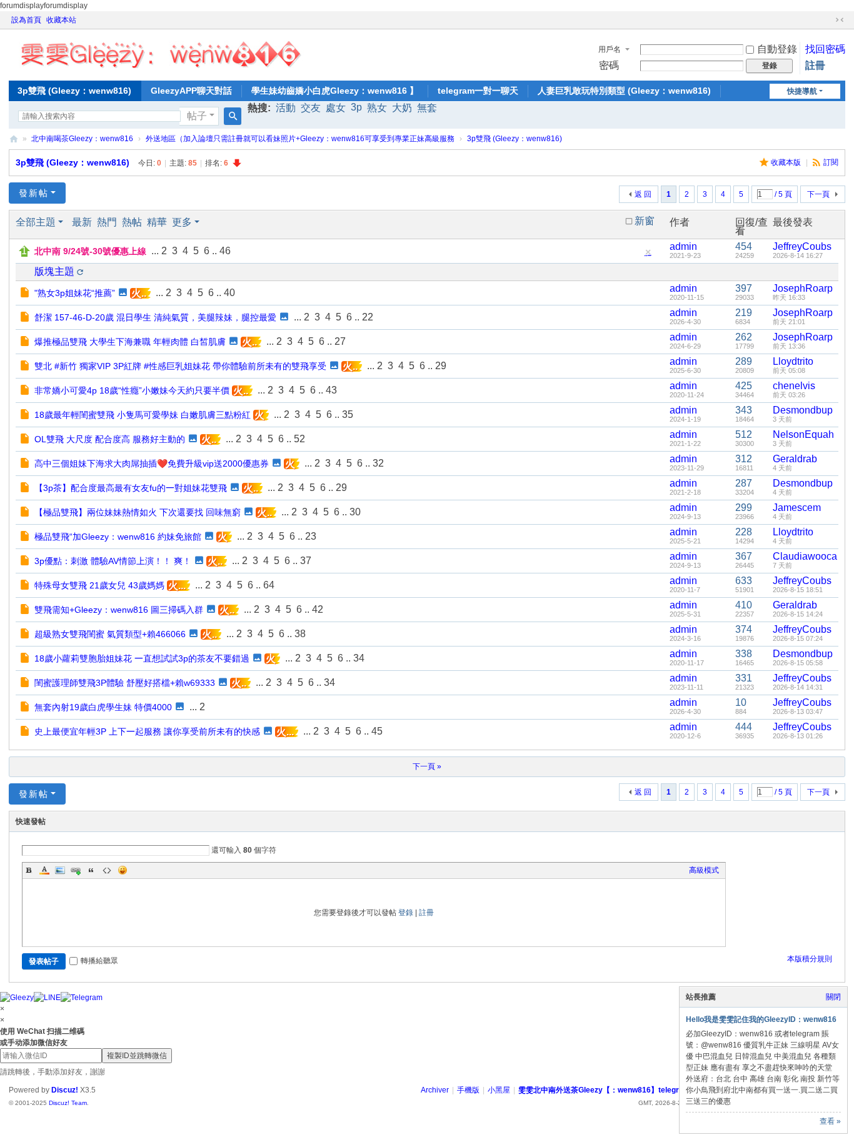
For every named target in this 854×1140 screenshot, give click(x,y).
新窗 (645, 221)
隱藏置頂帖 (647, 255)
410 (743, 605)
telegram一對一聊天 (478, 91)
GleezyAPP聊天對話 (191, 91)
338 (743, 653)
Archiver (435, 1090)
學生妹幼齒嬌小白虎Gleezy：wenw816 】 (334, 91)
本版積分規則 (809, 958)
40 (229, 292)
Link (75, 870)
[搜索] (232, 116)
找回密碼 (825, 49)
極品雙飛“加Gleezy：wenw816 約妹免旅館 (117, 537)
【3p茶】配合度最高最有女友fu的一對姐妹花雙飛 (130, 488)
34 (358, 658)
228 (743, 532)
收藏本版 (787, 162)
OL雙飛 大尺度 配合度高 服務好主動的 (109, 439)
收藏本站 (61, 20)
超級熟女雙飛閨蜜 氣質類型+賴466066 (110, 634)
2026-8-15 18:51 (798, 589)
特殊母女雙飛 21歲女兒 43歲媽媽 (99, 585)
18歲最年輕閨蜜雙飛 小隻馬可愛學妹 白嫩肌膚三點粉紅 (142, 415)
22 (367, 317)
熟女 (377, 107)
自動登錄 (777, 49)
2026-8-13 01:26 (798, 736)
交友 (311, 107)
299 (743, 507)
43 (331, 390)
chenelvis (794, 385)
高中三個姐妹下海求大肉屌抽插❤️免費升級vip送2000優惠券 (151, 463)
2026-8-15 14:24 (798, 614)
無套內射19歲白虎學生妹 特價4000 (103, 707)
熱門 (107, 222)
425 (743, 385)
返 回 (643, 194)
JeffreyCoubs (802, 246)
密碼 (609, 65)
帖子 (197, 116)
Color (44, 870)
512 (743, 434)
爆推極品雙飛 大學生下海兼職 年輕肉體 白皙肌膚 (130, 342)
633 (743, 580)
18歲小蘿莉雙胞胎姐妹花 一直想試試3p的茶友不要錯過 (141, 658)
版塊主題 (54, 271)
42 (317, 609)
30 (355, 512)
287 (743, 483)
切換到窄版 (839, 20)
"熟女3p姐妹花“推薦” (74, 293)
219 (743, 312)
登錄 (405, 912)
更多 (182, 222)
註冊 (815, 65)
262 (743, 337)
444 (743, 726)
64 (268, 585)
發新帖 (34, 193)
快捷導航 (802, 91)
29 (440, 365)
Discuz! (64, 1090)
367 (743, 556)
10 (740, 702)
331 (743, 678)
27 (340, 341)
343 (743, 410)
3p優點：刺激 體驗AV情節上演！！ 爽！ (112, 561)
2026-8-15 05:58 (798, 663)
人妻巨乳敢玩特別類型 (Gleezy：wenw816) (624, 91)
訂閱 (830, 162)
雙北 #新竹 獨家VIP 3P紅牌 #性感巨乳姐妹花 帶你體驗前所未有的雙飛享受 (180, 366)
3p (356, 107)
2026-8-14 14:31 (798, 687)
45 (377, 731)
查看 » (830, 1121)
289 (743, 361)
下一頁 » (427, 766)
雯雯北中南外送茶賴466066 (14, 139)
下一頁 (818, 194)
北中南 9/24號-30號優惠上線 (90, 251)
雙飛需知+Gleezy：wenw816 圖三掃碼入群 (118, 610)
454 (743, 246)
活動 (286, 107)
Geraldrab (795, 459)
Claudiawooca (805, 556)
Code (107, 870)
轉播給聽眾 (99, 960)
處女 (336, 107)
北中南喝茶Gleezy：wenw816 (82, 138)
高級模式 (704, 870)
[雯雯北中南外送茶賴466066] (160, 51)
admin (683, 246)
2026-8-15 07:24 (798, 638)
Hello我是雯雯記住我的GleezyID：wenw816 (761, 1019)
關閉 (833, 997)
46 (225, 250)
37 (305, 560)
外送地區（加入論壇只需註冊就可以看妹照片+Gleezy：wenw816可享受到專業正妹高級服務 (300, 138)
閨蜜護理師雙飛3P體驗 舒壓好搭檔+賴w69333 (124, 683)
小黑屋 (499, 1090)
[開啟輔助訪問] (828, 20)
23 (310, 536)
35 (347, 414)
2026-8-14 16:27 (798, 255)
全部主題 (36, 222)
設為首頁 (26, 20)
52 (299, 439)
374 (743, 629)
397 (743, 288)
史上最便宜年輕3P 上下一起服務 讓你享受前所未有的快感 (147, 731)
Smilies (122, 870)
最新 (82, 222)
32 (378, 463)
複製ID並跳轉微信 (137, 1055)
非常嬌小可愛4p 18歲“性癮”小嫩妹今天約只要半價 (131, 390)
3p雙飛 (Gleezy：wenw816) (74, 91)
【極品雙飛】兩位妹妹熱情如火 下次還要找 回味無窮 (137, 512)
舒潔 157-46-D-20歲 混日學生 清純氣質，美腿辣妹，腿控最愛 (155, 317)
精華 (157, 222)
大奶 (402, 107)
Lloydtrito (793, 361)
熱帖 (132, 222)
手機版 (468, 1090)
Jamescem (797, 507)
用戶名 (609, 49)
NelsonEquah (803, 434)
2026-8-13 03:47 (798, 711)
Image (60, 870)
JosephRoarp (803, 288)
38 (300, 633)
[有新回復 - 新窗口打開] (26, 293)
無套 (427, 107)
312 (743, 459)
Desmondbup (803, 410)
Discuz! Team (68, 1102)
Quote (91, 870)
